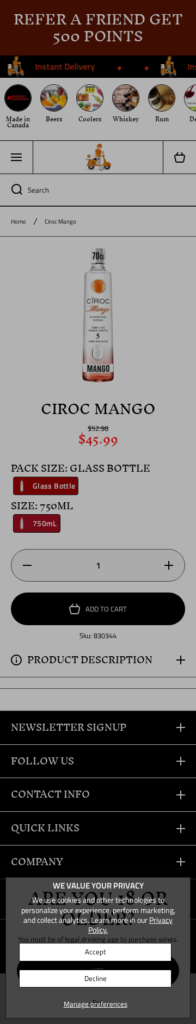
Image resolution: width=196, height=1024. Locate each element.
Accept (95, 951)
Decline (95, 978)
